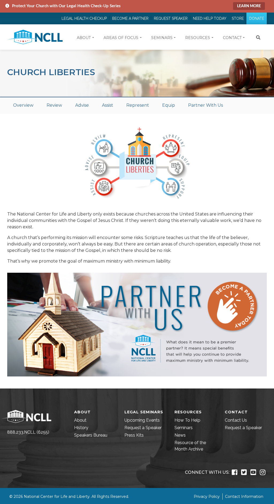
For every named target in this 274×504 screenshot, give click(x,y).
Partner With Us (205, 105)
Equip (168, 105)
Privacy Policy (207, 496)
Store (238, 18)
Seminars (183, 427)
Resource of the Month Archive (190, 446)
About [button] (84, 37)
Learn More (249, 6)
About (80, 420)
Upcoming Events (142, 420)
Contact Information (244, 496)
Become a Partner (130, 18)
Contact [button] (232, 37)
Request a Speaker (143, 427)
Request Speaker (171, 18)
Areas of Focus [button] (121, 37)
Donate (256, 18)
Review (54, 105)
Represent (137, 105)
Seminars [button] (162, 37)
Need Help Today (209, 18)
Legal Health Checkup (84, 18)
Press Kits (134, 435)
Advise (82, 105)
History (81, 427)
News (180, 435)
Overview (23, 105)
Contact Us (236, 420)
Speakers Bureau (90, 435)
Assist (107, 105)
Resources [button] (197, 37)
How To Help (187, 420)
